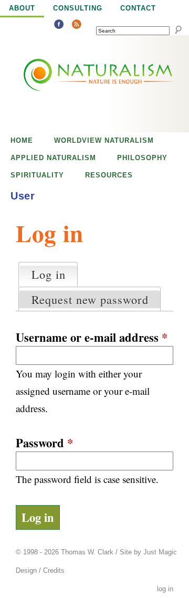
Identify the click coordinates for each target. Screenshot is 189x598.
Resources (109, 175)
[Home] (75, 83)
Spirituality (37, 175)
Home (21, 140)
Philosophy (142, 158)
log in (165, 589)
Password (44, 443)
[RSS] (76, 25)
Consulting (77, 8)
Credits (54, 570)
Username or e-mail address (91, 337)
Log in (54, 274)
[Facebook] (58, 25)
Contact (138, 8)
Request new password (90, 299)
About (22, 8)
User (22, 196)
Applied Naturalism (53, 158)
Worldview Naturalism (104, 140)
